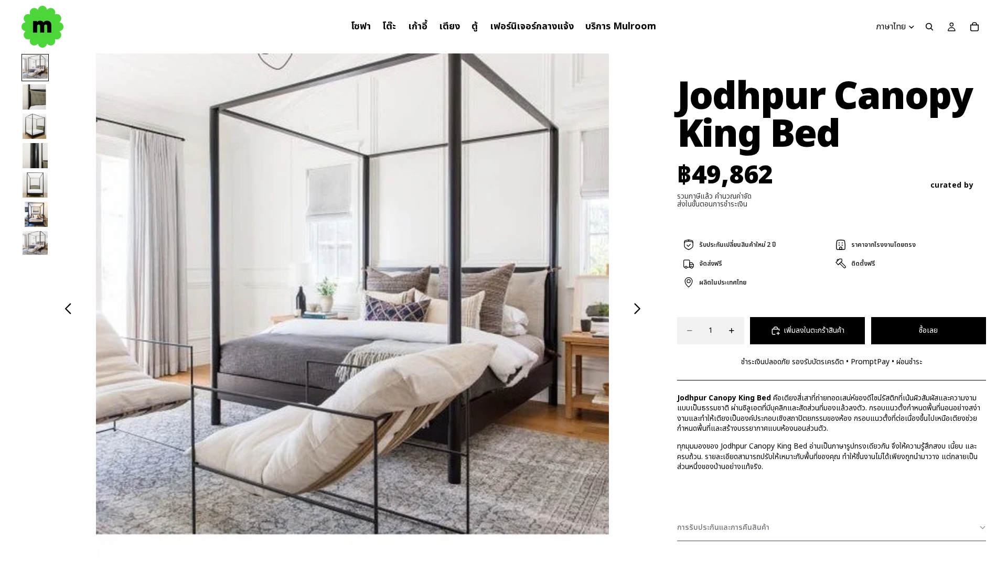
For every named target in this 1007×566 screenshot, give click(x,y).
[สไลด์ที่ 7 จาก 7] (35, 243)
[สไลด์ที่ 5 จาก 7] (35, 185)
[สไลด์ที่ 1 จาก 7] (35, 67)
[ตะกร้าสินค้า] (974, 26)
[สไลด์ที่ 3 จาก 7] (35, 126)
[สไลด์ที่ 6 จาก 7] (35, 214)
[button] (831, 528)
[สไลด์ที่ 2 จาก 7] (35, 97)
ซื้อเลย (928, 330)
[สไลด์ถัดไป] (640, 309)
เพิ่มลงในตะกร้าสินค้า (814, 330)
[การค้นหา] (929, 26)
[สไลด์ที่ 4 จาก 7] (35, 155)
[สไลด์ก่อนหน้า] (65, 309)
